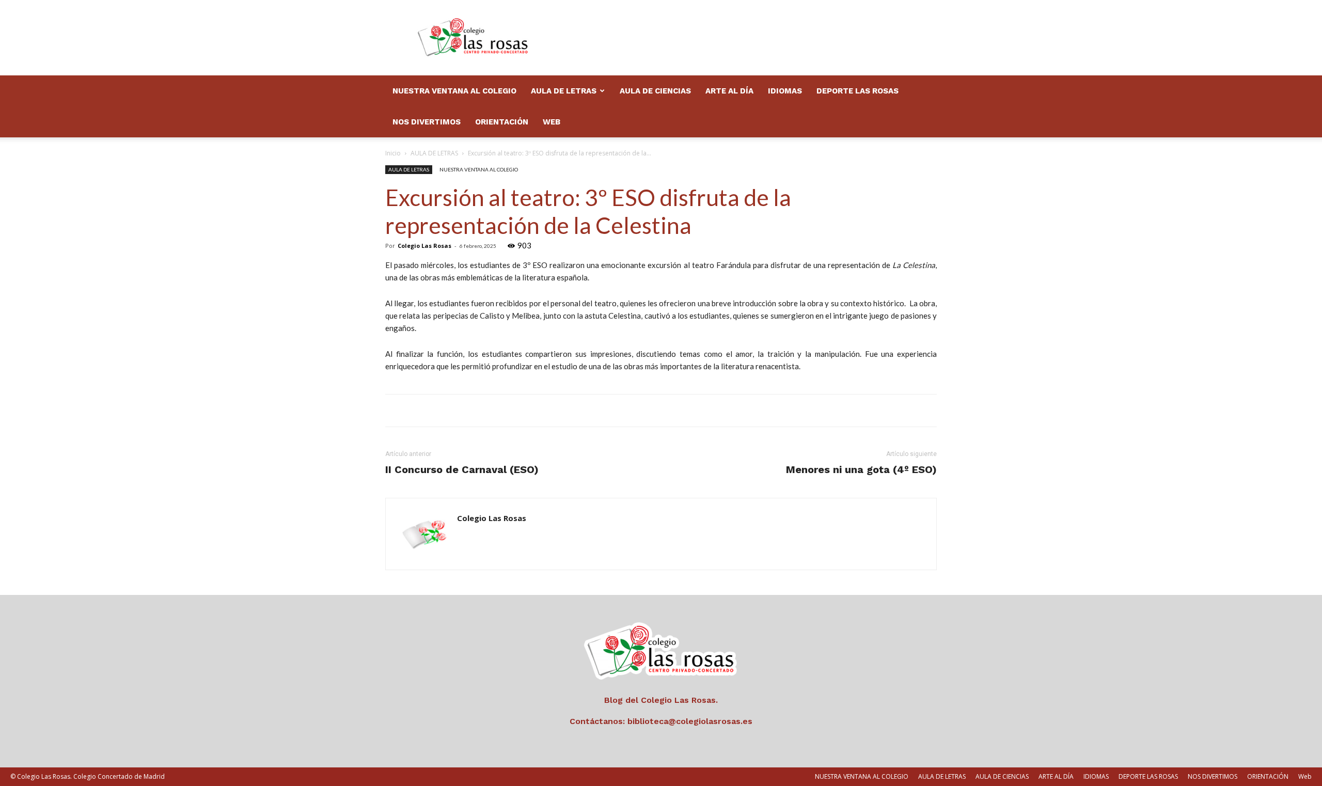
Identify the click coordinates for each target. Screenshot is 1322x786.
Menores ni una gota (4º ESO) (861, 469)
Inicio (393, 153)
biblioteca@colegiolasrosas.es (689, 721)
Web (551, 122)
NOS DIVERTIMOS (426, 122)
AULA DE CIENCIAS (655, 91)
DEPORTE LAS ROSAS (857, 91)
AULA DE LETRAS (563, 91)
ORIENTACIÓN (501, 122)
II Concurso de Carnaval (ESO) (462, 469)
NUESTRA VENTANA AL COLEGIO (454, 91)
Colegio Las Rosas (424, 245)
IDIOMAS (785, 91)
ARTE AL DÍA (729, 91)
